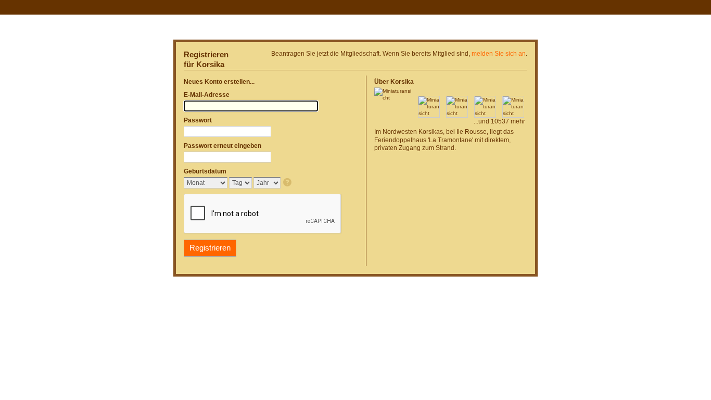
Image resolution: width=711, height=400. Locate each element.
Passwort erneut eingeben (222, 145)
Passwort (198, 120)
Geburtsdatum (205, 171)
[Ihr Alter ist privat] (288, 183)
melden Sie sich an (499, 53)
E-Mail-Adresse (207, 94)
